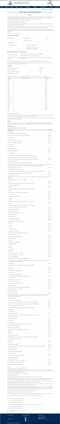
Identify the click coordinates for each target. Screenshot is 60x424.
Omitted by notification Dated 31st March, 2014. (16, 402)
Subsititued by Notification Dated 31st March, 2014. (16, 400)
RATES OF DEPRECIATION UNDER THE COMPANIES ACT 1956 (17, 410)
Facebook (28, 417)
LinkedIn (27, 420)
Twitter (27, 419)
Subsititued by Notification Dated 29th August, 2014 (16, 404)
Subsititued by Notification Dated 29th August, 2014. (16, 406)
